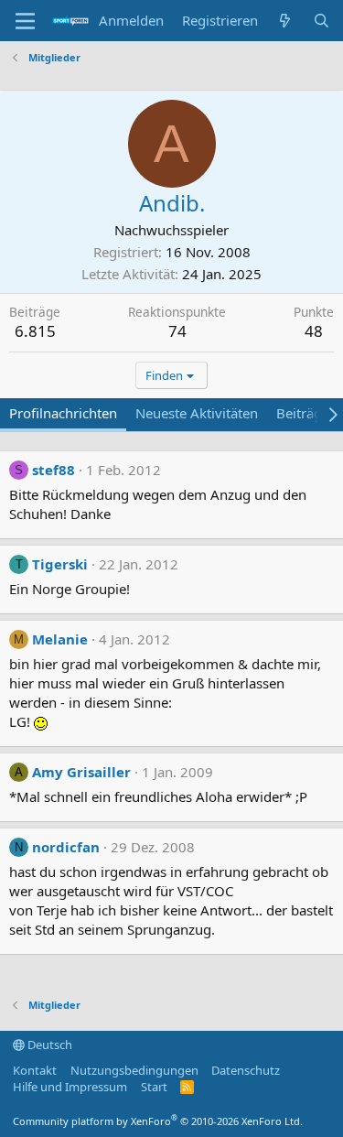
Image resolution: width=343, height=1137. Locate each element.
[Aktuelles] (285, 21)
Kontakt (35, 1070)
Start (154, 1086)
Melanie (60, 639)
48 (314, 330)
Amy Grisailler (81, 772)
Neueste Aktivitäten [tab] (196, 413)
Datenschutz (245, 1070)
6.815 (35, 330)
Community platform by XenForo (158, 1121)
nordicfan (66, 847)
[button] (25, 21)
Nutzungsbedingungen (134, 1070)
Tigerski (60, 564)
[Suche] (321, 21)
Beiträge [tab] (302, 413)
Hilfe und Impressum (70, 1086)
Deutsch (48, 1044)
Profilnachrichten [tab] (63, 413)
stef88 (53, 469)
